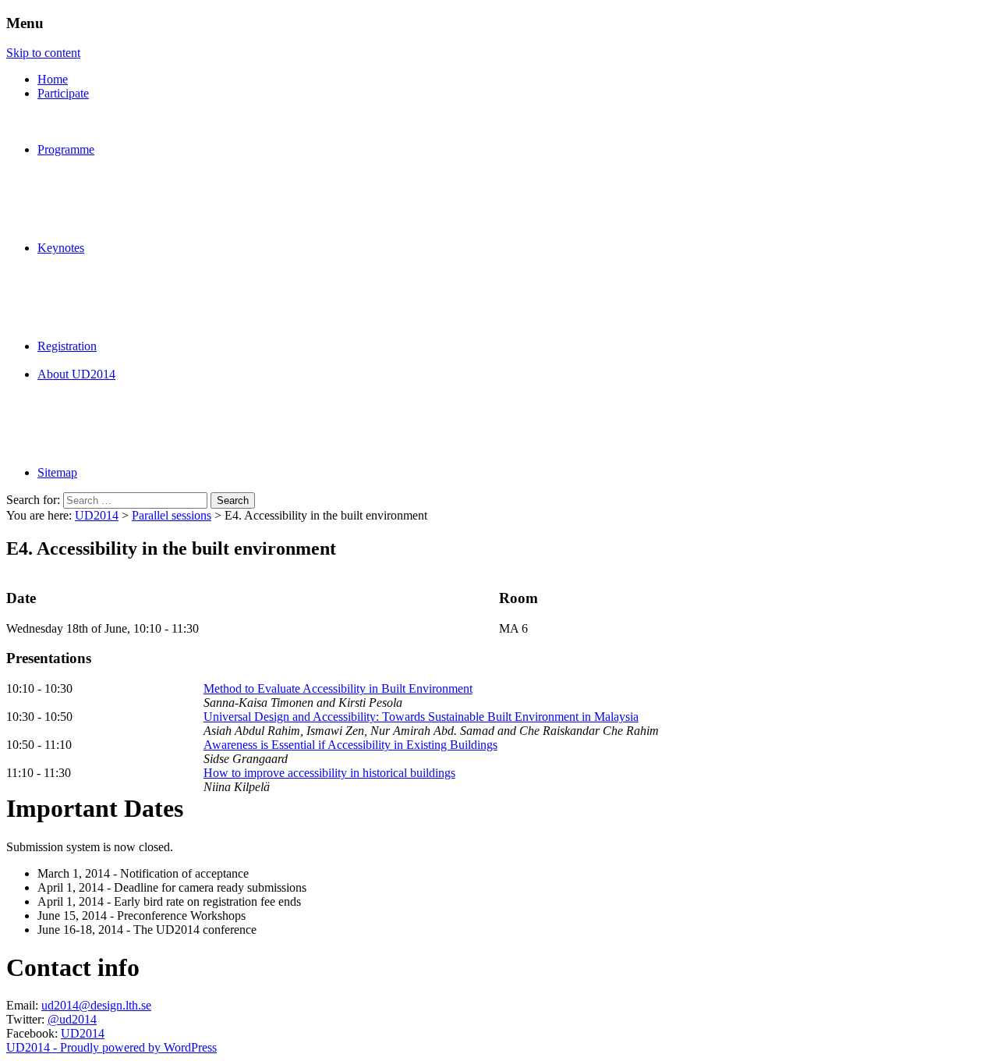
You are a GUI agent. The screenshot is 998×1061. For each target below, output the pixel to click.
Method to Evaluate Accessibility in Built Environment (337, 688)
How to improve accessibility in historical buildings (329, 772)
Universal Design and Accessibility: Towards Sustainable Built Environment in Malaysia (421, 716)
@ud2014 (72, 1019)
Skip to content (43, 52)
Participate (63, 93)
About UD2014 (76, 374)
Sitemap (57, 472)
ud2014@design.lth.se (96, 1005)
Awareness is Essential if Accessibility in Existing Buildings (350, 744)
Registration (67, 346)
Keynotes (60, 247)
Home (52, 79)
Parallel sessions (171, 515)
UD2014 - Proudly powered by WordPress (111, 1047)
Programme (65, 149)
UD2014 (97, 515)
